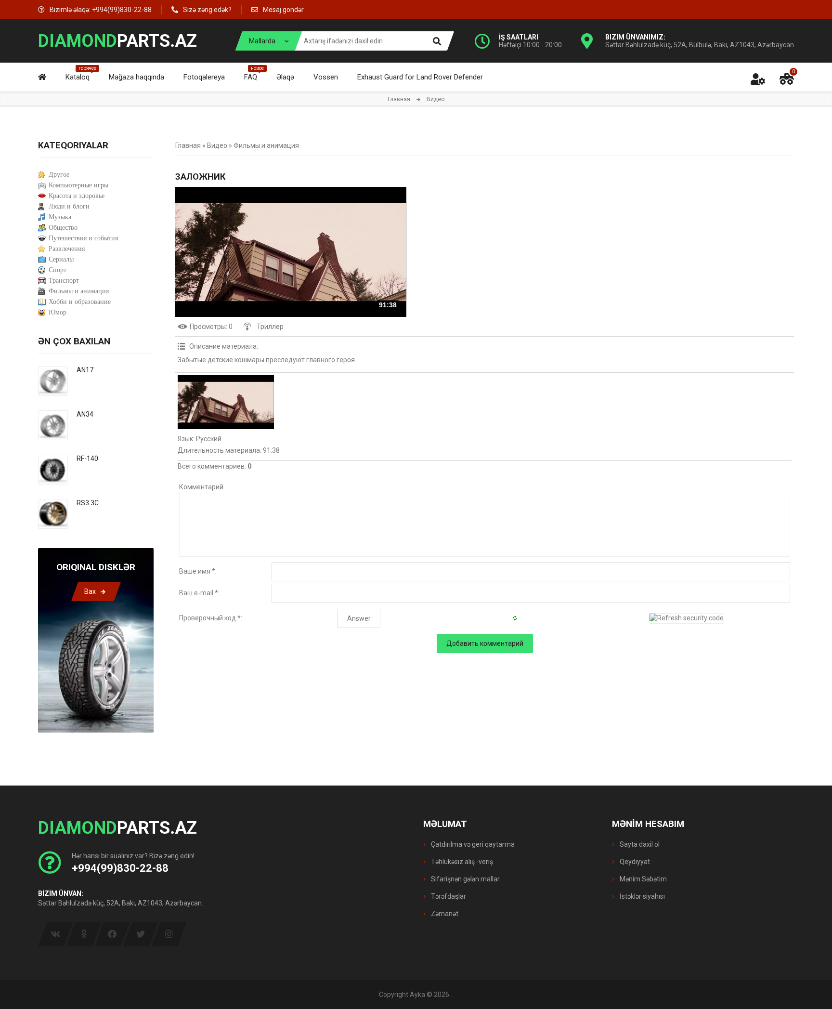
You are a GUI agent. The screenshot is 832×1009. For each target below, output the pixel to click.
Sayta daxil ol (639, 844)
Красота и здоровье (76, 195)
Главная (399, 99)
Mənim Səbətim (642, 879)
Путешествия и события (83, 238)
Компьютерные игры (78, 185)
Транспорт (64, 280)
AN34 (85, 414)
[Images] (226, 402)
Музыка (60, 217)
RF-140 (87, 458)
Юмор (57, 312)
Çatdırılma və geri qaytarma (472, 844)
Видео (217, 145)
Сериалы (61, 259)
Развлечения (67, 248)
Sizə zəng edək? (207, 9)
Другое (59, 174)
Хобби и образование (80, 301)
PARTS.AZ (117, 41)
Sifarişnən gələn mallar (464, 879)
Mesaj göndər (283, 9)
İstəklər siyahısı (641, 896)
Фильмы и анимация (266, 145)
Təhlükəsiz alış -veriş (461, 861)
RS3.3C (88, 503)
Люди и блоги (69, 206)
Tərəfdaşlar (447, 896)
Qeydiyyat (634, 861)
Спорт (57, 270)
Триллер (270, 326)
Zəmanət (443, 913)
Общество (63, 227)
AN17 (85, 370)
